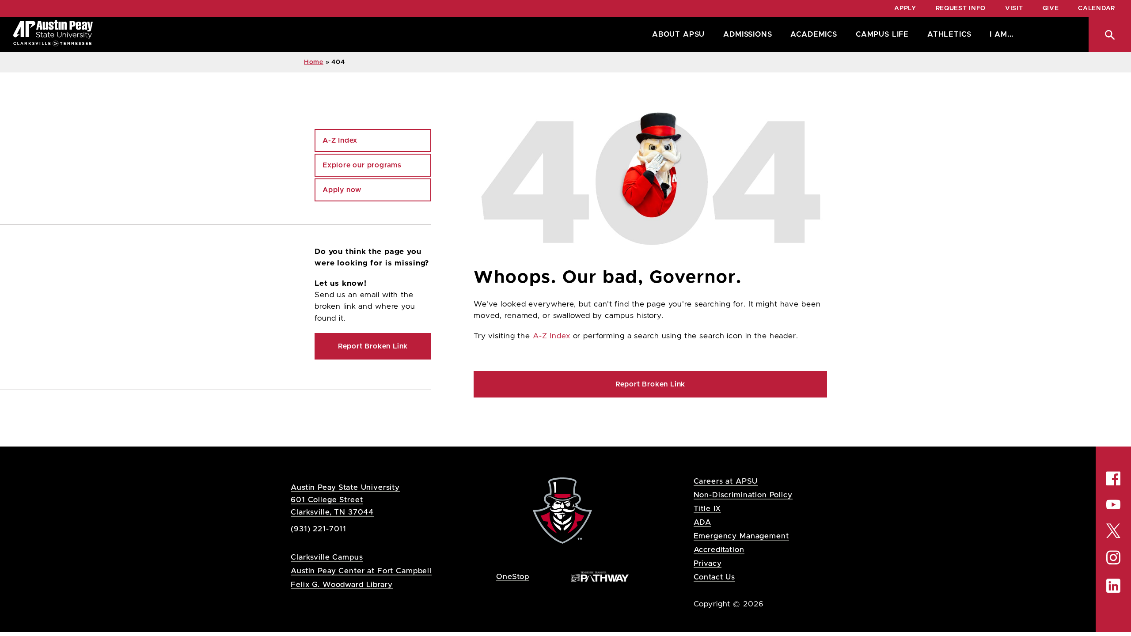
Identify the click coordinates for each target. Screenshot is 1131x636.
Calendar (1096, 8)
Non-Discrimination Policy (743, 495)
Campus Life (882, 34)
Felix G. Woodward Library (341, 584)
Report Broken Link (650, 384)
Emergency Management (741, 536)
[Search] (1109, 34)
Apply (905, 8)
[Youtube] (1113, 504)
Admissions (747, 34)
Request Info (961, 8)
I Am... (1001, 34)
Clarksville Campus (327, 557)
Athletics (949, 34)
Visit (1014, 8)
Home (313, 62)
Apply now (342, 189)
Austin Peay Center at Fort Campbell (361, 571)
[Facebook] (1113, 478)
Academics (813, 34)
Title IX (707, 508)
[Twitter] (1113, 529)
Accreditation (719, 549)
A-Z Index (551, 336)
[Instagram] (1113, 557)
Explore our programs (362, 165)
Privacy (708, 563)
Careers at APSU (726, 481)
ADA (703, 522)
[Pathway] (600, 576)
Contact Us (715, 577)
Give (1051, 8)
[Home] (53, 34)
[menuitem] (676, 34)
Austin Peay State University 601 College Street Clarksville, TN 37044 (345, 500)
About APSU (678, 34)
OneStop (512, 576)
